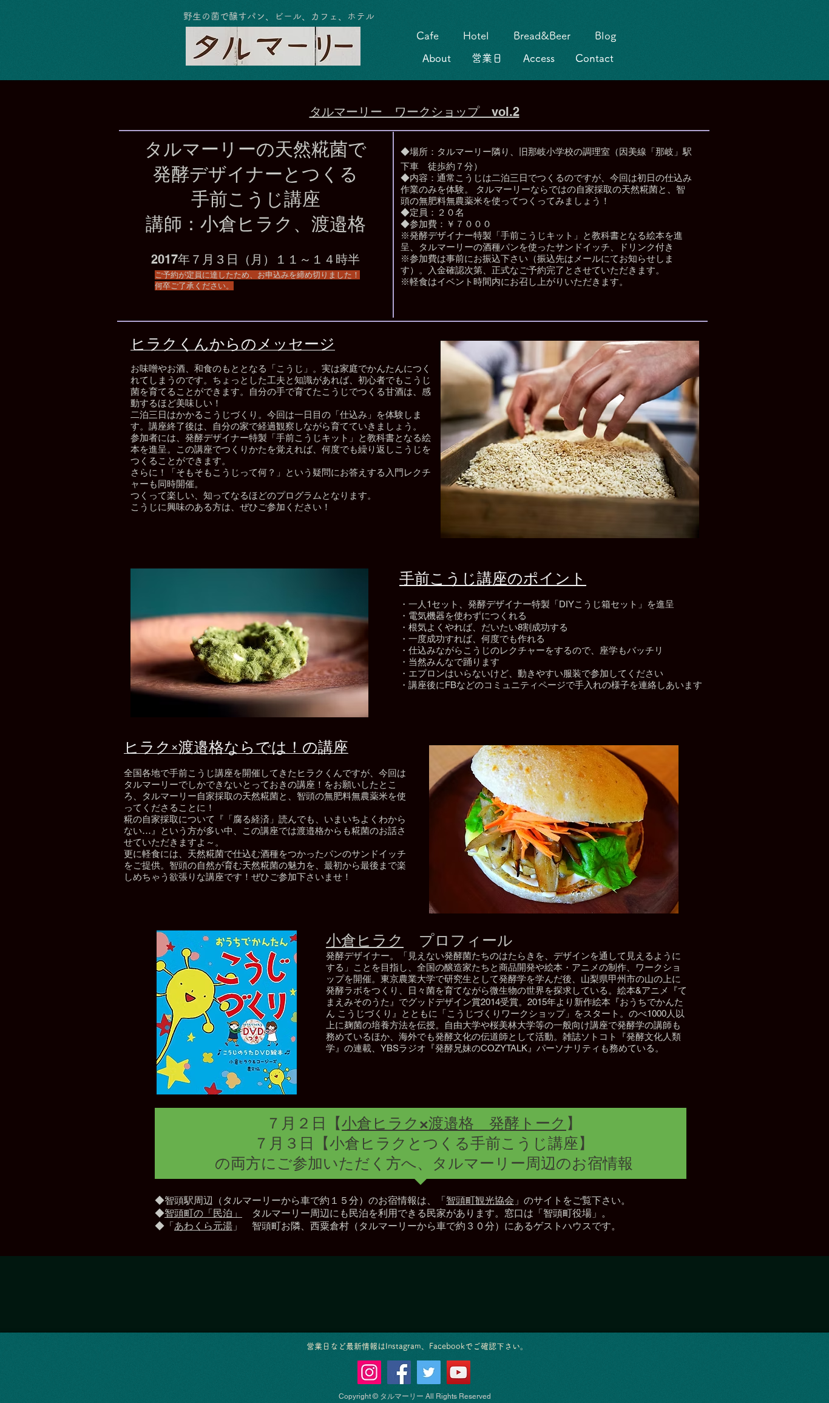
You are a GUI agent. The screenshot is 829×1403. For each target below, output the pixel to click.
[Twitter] (429, 1372)
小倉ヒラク (365, 940)
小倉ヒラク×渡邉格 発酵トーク (454, 1123)
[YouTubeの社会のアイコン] (458, 1372)
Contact (594, 58)
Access (539, 58)
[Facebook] (399, 1372)
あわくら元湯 (203, 1226)
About (436, 58)
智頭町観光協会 (480, 1200)
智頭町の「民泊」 (203, 1213)
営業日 (487, 58)
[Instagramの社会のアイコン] (369, 1372)
